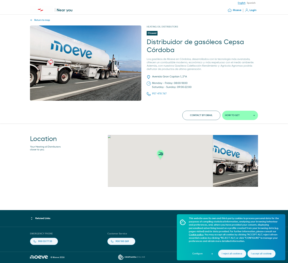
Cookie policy (196, 235)
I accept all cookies (261, 253)
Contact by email (201, 115)
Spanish (251, 3)
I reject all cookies (231, 253)
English (242, 3)
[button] (160, 155)
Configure (197, 253)
